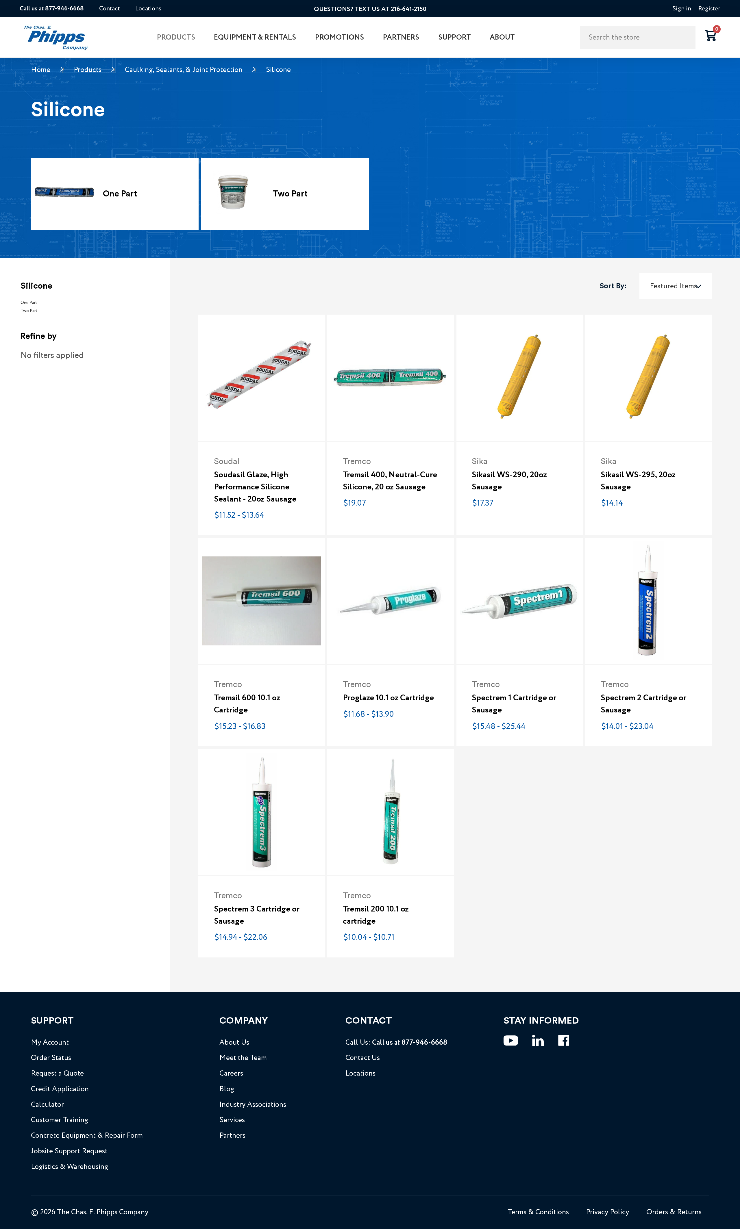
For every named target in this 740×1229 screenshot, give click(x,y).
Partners (401, 37)
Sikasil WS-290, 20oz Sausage (509, 481)
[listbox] (675, 286)
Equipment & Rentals (255, 37)
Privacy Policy (607, 1212)
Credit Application (60, 1089)
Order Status (51, 1058)
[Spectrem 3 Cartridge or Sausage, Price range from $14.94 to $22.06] (261, 812)
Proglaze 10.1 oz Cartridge (388, 698)
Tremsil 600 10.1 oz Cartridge (247, 704)
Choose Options (390, 421)
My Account (50, 1042)
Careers (231, 1073)
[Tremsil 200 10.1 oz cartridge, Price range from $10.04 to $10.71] (390, 812)
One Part (29, 303)
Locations (148, 8)
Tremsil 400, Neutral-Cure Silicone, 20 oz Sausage (390, 481)
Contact (109, 8)
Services (232, 1120)
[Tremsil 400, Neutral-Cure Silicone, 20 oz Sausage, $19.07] (390, 377)
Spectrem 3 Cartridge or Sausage (256, 915)
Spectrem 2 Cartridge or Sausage (643, 704)
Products (176, 37)
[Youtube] (511, 1040)
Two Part (29, 311)
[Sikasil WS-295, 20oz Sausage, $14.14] (648, 377)
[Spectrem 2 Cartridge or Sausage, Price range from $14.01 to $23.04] (648, 601)
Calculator (47, 1105)
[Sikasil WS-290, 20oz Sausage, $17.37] (519, 377)
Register (709, 8)
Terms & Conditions (538, 1212)
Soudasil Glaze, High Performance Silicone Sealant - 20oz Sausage (255, 487)
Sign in (682, 8)
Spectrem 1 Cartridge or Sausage (514, 704)
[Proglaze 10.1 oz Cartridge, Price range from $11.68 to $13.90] (390, 601)
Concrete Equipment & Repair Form (87, 1135)
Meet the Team (243, 1058)
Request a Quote (57, 1073)
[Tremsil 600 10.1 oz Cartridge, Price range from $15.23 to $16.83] (261, 601)
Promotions (339, 37)
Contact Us (362, 1058)
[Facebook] (563, 1040)
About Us (234, 1042)
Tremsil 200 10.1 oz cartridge (376, 915)
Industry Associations (252, 1105)
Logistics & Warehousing (69, 1167)
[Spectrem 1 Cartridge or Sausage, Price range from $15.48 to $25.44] (519, 601)
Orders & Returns (674, 1212)
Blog (226, 1089)
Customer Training (59, 1120)
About (502, 37)
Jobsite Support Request (69, 1151)
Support (454, 37)
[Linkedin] (538, 1040)
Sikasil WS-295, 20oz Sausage (638, 481)
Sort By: (613, 286)
